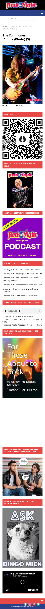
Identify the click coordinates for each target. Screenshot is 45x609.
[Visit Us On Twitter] (38, 605)
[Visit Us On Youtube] (34, 605)
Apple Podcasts (19, 325)
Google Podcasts (34, 325)
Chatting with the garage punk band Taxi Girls (22, 274)
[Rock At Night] (22, 9)
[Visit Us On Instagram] (30, 605)
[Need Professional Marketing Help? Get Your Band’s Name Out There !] (22, 495)
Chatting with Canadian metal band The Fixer (22, 285)
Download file (8, 316)
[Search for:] (22, 18)
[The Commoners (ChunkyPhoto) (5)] (22, 103)
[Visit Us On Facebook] (26, 605)
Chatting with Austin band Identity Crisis (20, 296)
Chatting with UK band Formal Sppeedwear (21, 269)
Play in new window (24, 316)
